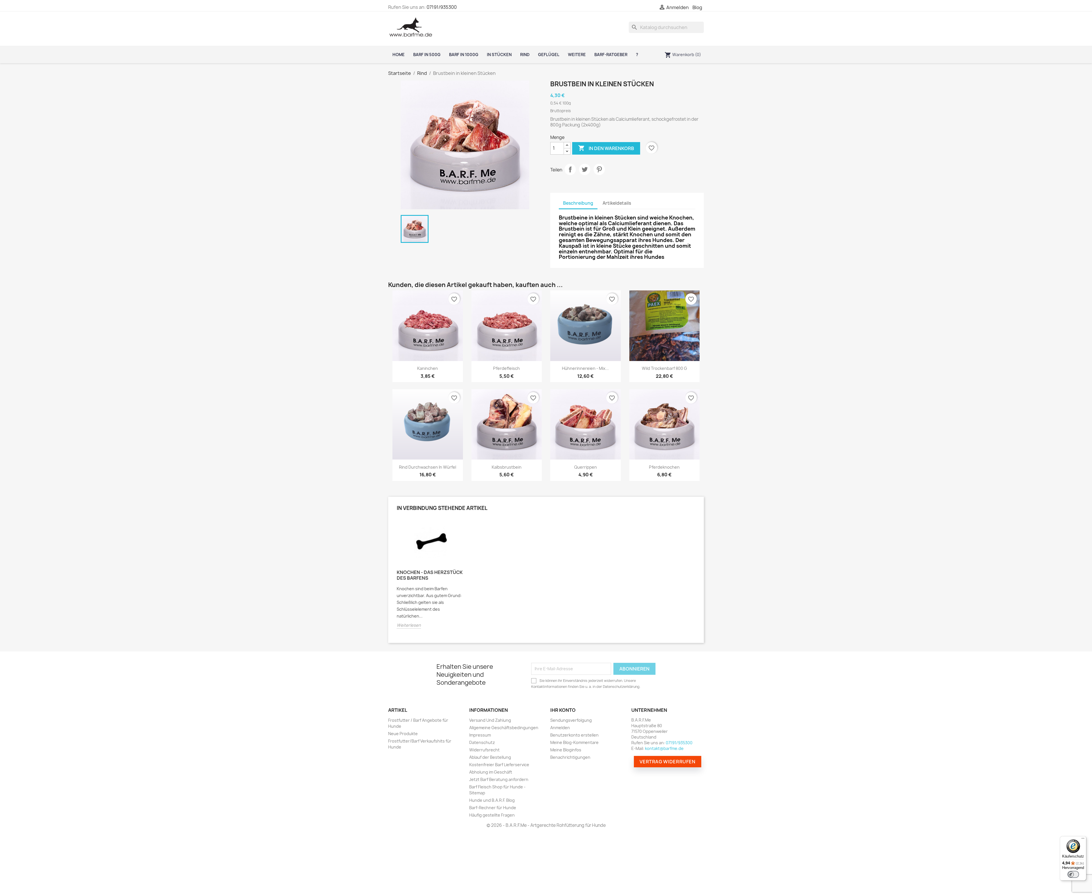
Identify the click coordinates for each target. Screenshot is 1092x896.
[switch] (1073, 874)
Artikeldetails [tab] (617, 203)
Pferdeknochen (664, 467)
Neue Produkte (403, 733)
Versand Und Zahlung (490, 720)
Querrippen (585, 467)
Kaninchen (427, 368)
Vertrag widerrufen (668, 761)
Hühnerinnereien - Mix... (585, 368)
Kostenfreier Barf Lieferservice (499, 764)
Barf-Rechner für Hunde (492, 807)
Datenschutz (482, 742)
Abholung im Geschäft (490, 772)
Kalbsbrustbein (507, 467)
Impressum (480, 735)
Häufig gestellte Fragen (492, 815)
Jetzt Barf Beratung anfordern (498, 779)
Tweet (584, 169)
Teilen (570, 169)
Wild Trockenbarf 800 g (664, 368)
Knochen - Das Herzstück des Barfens (430, 575)
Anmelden (560, 727)
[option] (430, 577)
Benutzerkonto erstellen (574, 735)
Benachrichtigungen (570, 757)
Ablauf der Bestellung (490, 757)
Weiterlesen (409, 625)
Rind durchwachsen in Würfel (427, 467)
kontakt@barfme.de (664, 748)
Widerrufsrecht (484, 750)
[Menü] (1082, 839)
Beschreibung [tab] (578, 203)
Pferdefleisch (506, 368)
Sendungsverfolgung (571, 720)
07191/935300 (442, 7)
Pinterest (599, 169)
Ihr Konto (563, 710)
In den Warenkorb (606, 148)
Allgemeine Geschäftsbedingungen (503, 727)
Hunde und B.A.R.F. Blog (492, 800)
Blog (697, 8)
